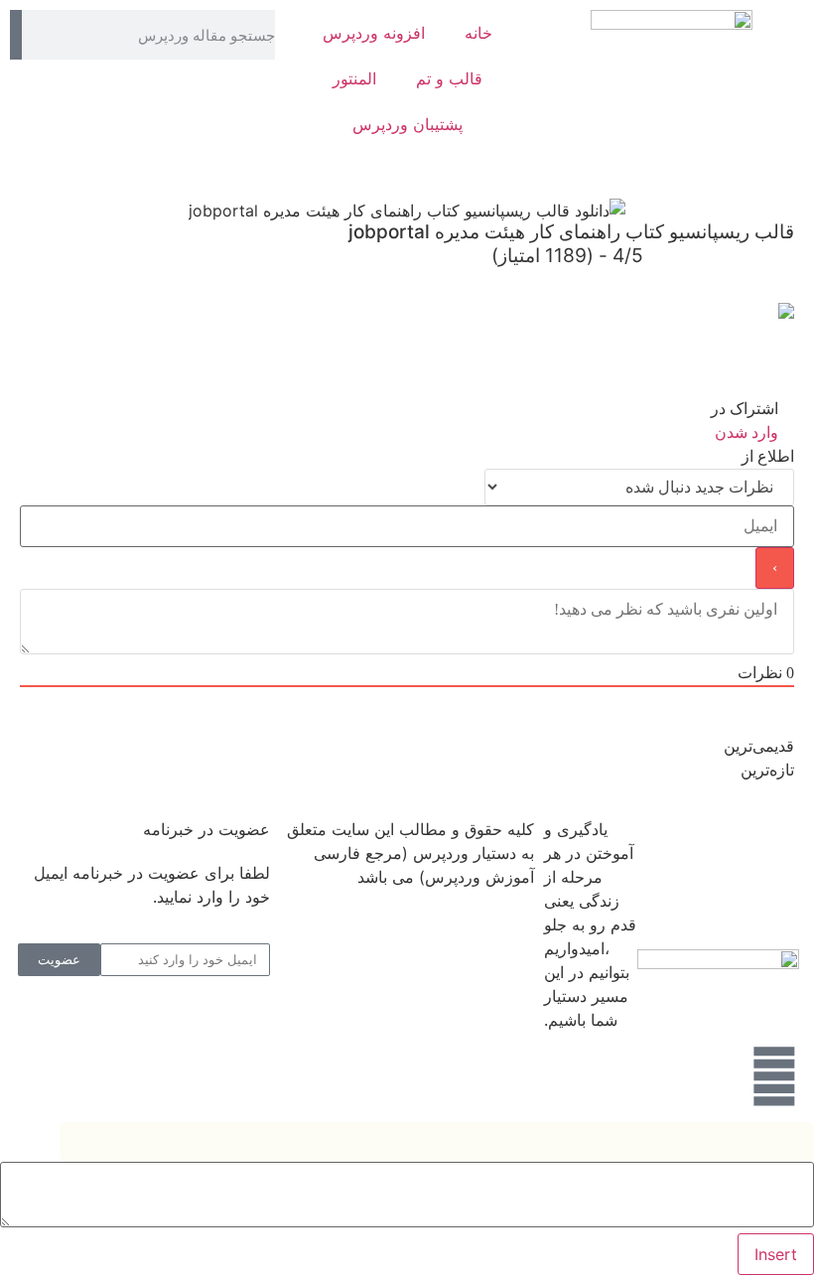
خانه (478, 33)
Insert (775, 1254)
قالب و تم (449, 78)
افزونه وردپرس (374, 33)
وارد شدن (748, 432)
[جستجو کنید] (15, 35)
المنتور (354, 78)
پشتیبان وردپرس (407, 124)
